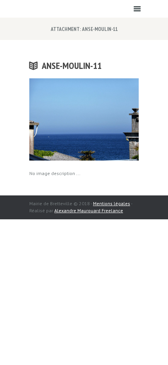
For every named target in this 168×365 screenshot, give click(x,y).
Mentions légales (111, 203)
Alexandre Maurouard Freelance (88, 210)
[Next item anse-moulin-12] (111, 119)
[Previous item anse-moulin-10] (56, 119)
